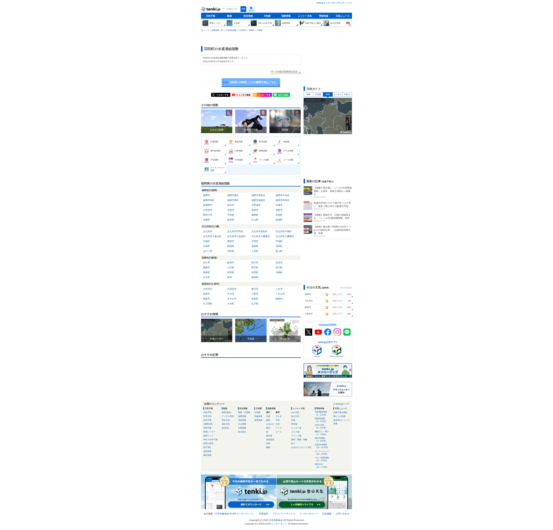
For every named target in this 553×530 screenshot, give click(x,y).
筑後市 (206, 294)
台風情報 (242, 428)
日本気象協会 (222, 513)
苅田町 (279, 246)
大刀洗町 (207, 303)
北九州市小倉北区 (212, 236)
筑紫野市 (207, 205)
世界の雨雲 (208, 443)
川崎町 (279, 272)
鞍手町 (254, 267)
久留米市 (231, 289)
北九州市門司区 (235, 231)
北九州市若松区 (259, 231)
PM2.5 (347, 94)
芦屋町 (279, 241)
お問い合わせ (342, 513)
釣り (293, 443)
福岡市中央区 (282, 195)
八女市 (279, 289)
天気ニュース (343, 16)
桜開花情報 (320, 419)
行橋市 (206, 241)
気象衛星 (258, 416)
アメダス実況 (228, 416)
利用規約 (263, 513)
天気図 (267, 16)
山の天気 (295, 412)
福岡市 (206, 195)
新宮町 (230, 220)
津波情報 (242, 420)
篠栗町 (254, 215)
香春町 (206, 272)
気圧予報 (207, 420)
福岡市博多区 (258, 195)
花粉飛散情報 (321, 413)
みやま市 (231, 298)
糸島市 (279, 210)
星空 (268, 428)
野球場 (294, 424)
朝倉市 (206, 298)
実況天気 (226, 420)
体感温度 (270, 439)
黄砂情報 (207, 455)
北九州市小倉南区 (236, 236)
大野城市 (256, 205)
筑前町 (254, 298)
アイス (279, 428)
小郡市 (254, 294)
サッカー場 (296, 428)
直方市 (206, 262)
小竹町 (230, 267)
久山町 (254, 220)
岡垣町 (230, 246)
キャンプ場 (296, 435)
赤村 (229, 277)
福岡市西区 (233, 200)
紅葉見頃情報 (321, 445)
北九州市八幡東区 (260, 236)
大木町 (230, 303)
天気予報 (210, 16)
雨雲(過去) (226, 412)
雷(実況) (225, 428)
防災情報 (248, 16)
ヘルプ (349, 3)
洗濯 (268, 416)
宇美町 (230, 215)
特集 (335, 423)
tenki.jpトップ (323, 3)
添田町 (230, 272)
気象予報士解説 (340, 412)
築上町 (279, 251)
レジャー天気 (305, 16)
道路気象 (207, 451)
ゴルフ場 (295, 432)
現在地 (251, 11)
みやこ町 (207, 251)
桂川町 (279, 267)
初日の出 (321, 465)
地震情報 (242, 416)
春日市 (230, 205)
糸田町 (254, 272)
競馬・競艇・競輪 (299, 439)
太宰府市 (207, 210)
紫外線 (269, 435)
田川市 (254, 262)
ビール (279, 432)
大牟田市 (207, 289)
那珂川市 (207, 215)
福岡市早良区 (282, 200)
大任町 (206, 277)
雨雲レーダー (209, 432)
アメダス (337, 94)
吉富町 (230, 251)
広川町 (254, 303)
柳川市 (254, 289)
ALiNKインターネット (241, 513)
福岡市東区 (233, 195)
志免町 (279, 215)
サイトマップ (338, 3)
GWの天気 (320, 426)
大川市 (230, 294)
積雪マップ (208, 435)
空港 (293, 420)
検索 (243, 9)
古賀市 (230, 210)
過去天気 (226, 424)
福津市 (254, 210)
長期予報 (207, 428)
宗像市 (279, 205)
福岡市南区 (209, 200)
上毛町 (254, 251)
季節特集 (323, 16)
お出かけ (270, 424)
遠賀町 (254, 246)
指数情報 (286, 16)
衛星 (308, 94)
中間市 (254, 241)
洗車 (268, 443)
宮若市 (279, 262)
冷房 (278, 424)
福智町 (254, 277)
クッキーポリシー (309, 513)
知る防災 (242, 432)
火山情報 (242, 424)
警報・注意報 (244, 412)
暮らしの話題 (339, 416)
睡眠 (268, 447)
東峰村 (279, 298)
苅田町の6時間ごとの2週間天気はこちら (253, 82)
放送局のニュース (341, 420)
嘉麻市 (206, 267)
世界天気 (207, 416)
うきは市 (280, 294)
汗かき (279, 416)
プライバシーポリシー (283, 513)
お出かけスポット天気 (301, 447)
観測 (229, 16)
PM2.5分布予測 (210, 439)
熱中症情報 (320, 439)
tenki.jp (211, 9)
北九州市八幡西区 (285, 236)
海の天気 (295, 416)
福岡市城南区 (258, 200)
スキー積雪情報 (322, 459)
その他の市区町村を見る (286, 72)
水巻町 (206, 246)
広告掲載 (326, 513)
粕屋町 (279, 220)
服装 (268, 420)
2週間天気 (208, 424)
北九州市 (207, 231)
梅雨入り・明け (322, 432)
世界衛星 (258, 420)
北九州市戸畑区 (284, 231)
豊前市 (230, 241)
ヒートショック (322, 452)
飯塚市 (230, 262)
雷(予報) (207, 447)
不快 (278, 420)
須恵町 (206, 220)
